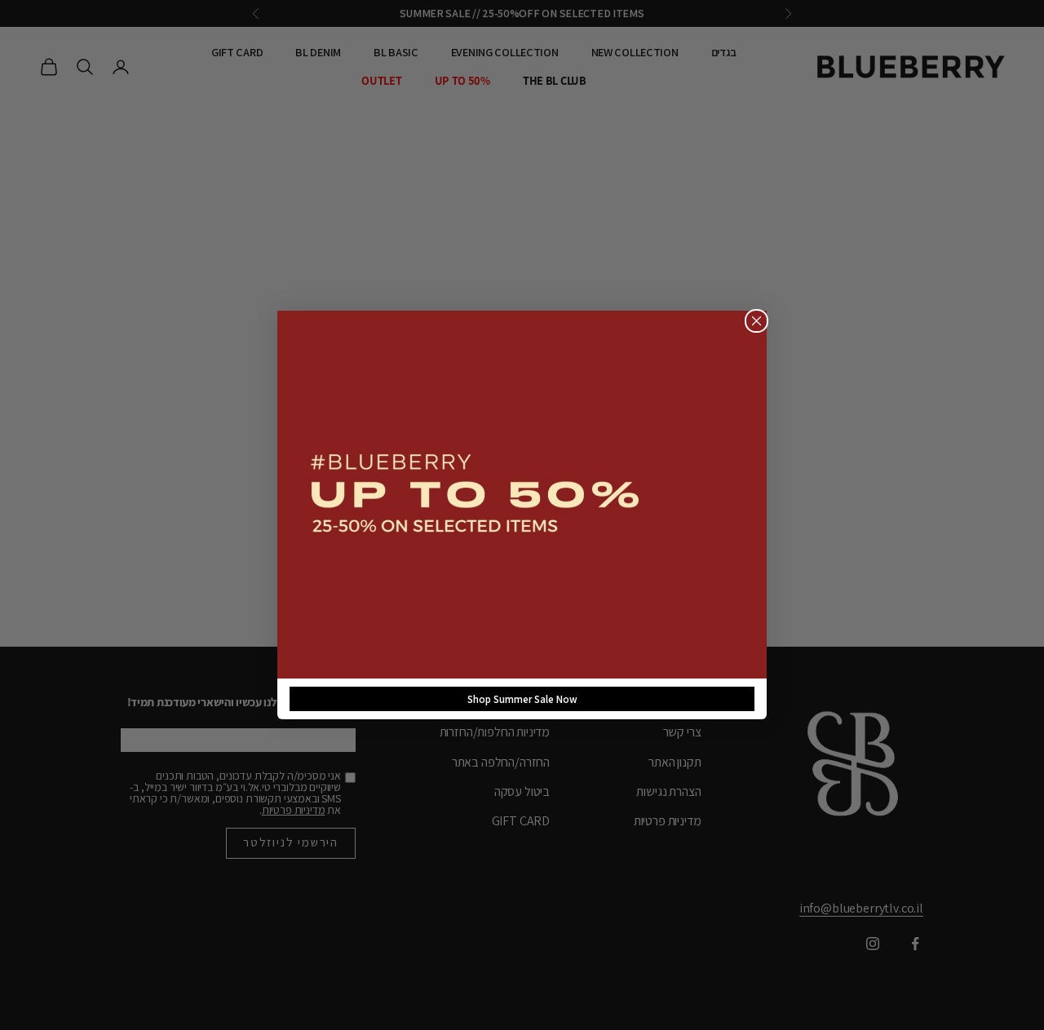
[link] (522, 495)
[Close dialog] (756, 321)
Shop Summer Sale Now (522, 699)
